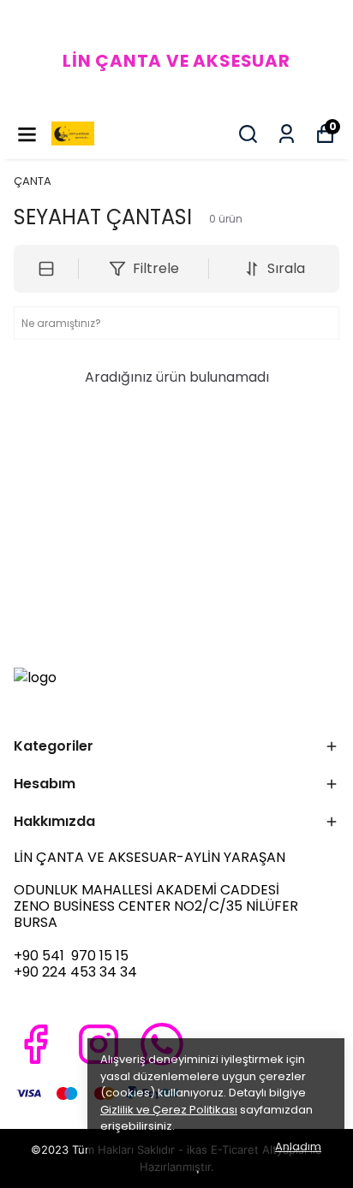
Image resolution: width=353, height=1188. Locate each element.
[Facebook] (35, 1044)
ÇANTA (32, 181)
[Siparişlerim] (286, 134)
